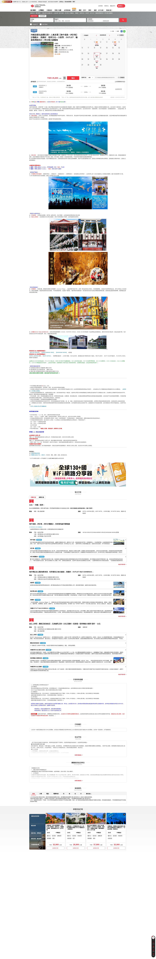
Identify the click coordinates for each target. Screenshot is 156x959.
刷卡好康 (57, 54)
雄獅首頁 (32, 13)
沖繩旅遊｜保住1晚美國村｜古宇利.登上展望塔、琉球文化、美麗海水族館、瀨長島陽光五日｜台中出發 (55, 827)
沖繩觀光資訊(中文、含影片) (38, 455)
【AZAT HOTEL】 (46, 356)
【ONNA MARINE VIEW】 (47, 352)
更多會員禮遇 (68, 1)
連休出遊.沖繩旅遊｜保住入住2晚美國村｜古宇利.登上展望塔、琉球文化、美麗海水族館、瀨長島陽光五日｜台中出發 (95, 827)
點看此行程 (55, 848)
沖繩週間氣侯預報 (35, 453)
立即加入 (61, 1)
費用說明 (64, 78)
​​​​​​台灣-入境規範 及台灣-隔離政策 (38, 406)
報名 (73, 78)
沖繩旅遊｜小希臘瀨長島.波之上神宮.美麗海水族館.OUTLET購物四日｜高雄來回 (76, 827)
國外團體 (38, 13)
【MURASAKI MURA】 (61, 352)
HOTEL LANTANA (34, 356)
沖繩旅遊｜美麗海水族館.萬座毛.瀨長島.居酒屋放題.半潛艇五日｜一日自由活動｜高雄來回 (116, 827)
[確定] (123, 20)
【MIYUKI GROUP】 (34, 352)
